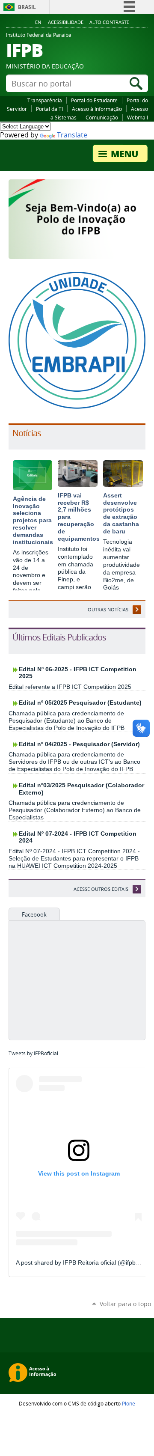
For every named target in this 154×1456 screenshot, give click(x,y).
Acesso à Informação (97, 108)
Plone (128, 1403)
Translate (72, 135)
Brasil (27, 7)
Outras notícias (108, 609)
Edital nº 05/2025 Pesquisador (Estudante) (80, 703)
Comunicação (102, 117)
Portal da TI (49, 108)
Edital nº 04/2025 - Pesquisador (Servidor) (79, 744)
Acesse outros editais (101, 889)
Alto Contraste (109, 22)
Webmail (137, 117)
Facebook (34, 914)
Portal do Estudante (94, 100)
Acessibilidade (65, 22)
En (38, 22)
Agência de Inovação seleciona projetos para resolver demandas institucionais (33, 520)
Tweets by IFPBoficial (33, 1053)
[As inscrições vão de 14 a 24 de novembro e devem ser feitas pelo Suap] (33, 486)
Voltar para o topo (125, 1304)
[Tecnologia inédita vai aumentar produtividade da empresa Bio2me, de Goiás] (123, 483)
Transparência (44, 100)
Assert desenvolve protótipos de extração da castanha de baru (121, 513)
